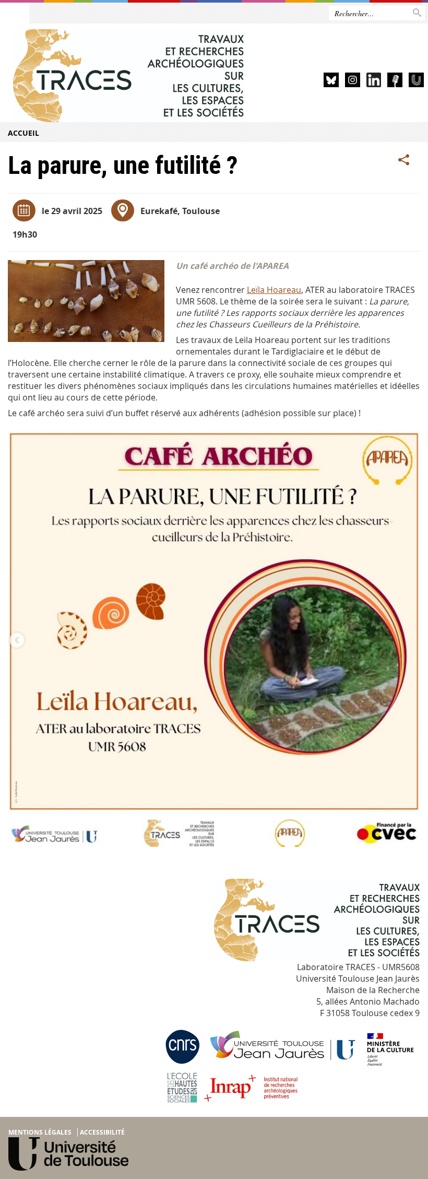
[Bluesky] (331, 82)
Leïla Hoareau (274, 290)
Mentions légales (40, 1132)
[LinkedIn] (374, 82)
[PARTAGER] (404, 160)
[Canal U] (416, 82)
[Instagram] (352, 82)
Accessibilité (102, 1132)
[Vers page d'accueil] (128, 75)
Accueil (23, 133)
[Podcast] (394, 82)
